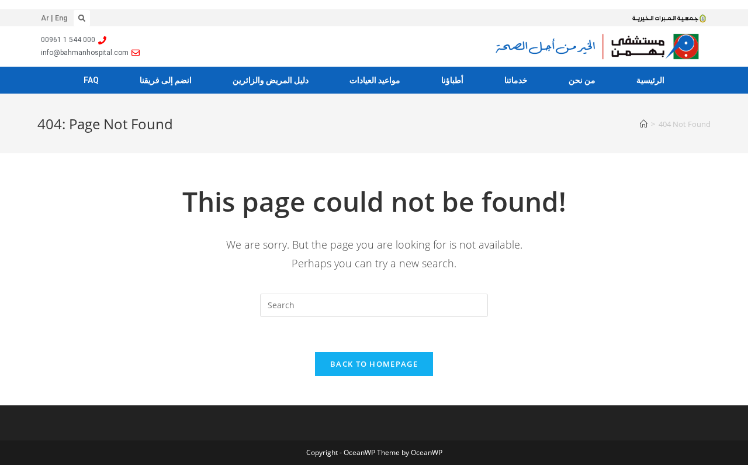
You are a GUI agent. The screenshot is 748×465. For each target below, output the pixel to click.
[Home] (643, 124)
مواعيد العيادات (374, 80)
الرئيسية (650, 80)
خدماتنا (516, 80)
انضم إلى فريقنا (166, 80)
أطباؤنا (452, 80)
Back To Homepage (374, 364)
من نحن (582, 80)
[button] (82, 18)
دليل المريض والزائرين (271, 80)
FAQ (91, 80)
